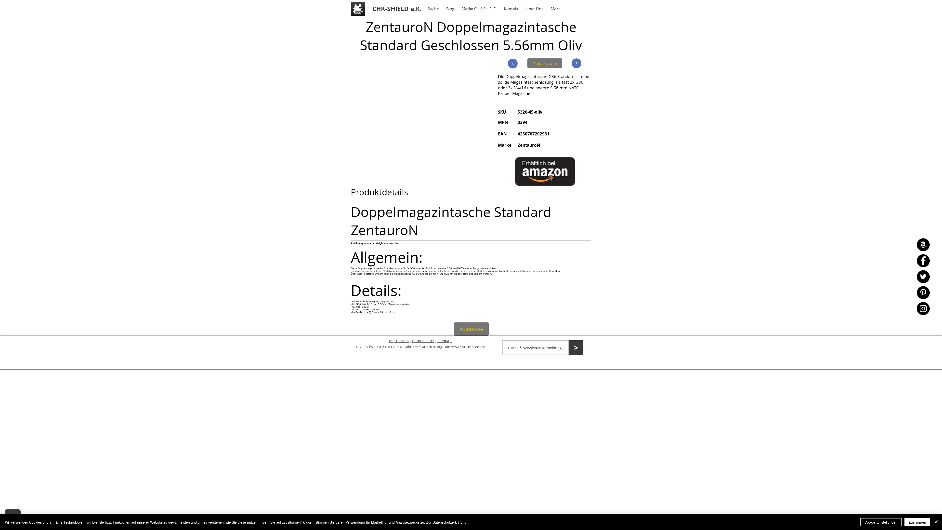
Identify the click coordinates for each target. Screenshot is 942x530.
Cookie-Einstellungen (880, 522)
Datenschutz (423, 340)
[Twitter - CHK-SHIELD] (923, 276)
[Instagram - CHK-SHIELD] (923, 308)
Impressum (399, 340)
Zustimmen (917, 522)
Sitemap (444, 340)
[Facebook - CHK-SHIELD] (923, 260)
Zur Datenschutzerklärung (446, 522)
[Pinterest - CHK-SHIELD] (923, 292)
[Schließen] (936, 522)
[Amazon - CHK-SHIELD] (923, 244)
